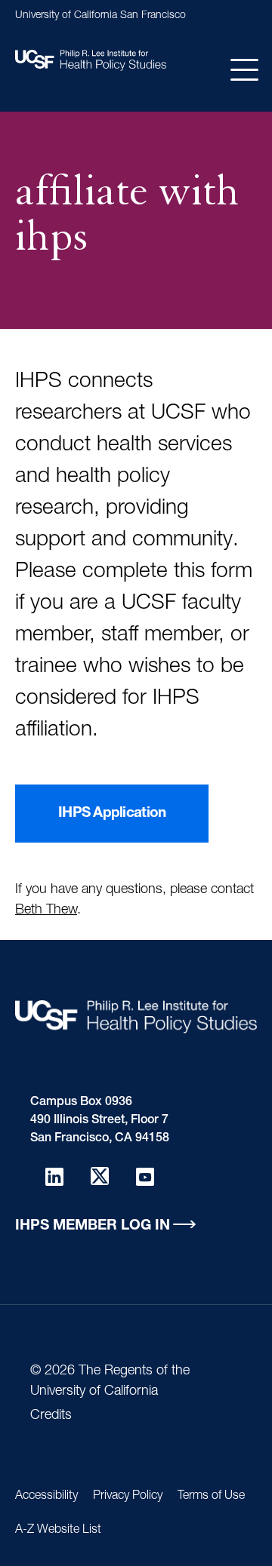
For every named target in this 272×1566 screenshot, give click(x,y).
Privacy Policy (127, 1497)
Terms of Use (211, 1497)
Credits (51, 1416)
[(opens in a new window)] (54, 1176)
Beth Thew (46, 910)
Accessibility (46, 1497)
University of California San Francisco (100, 16)
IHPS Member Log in (92, 1226)
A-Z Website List (58, 1531)
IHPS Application (111, 813)
